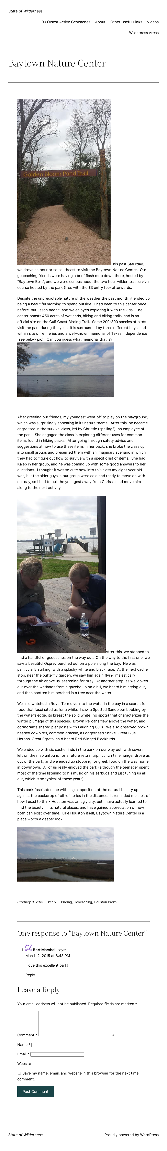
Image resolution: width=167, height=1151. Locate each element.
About (100, 22)
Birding (66, 902)
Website (24, 1063)
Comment (27, 1035)
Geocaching (83, 902)
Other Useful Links (126, 22)
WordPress (149, 1135)
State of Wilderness (25, 11)
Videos (153, 22)
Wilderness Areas (144, 33)
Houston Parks (105, 902)
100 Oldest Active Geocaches (65, 22)
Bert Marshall (44, 950)
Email (23, 1054)
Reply (30, 975)
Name (23, 1044)
